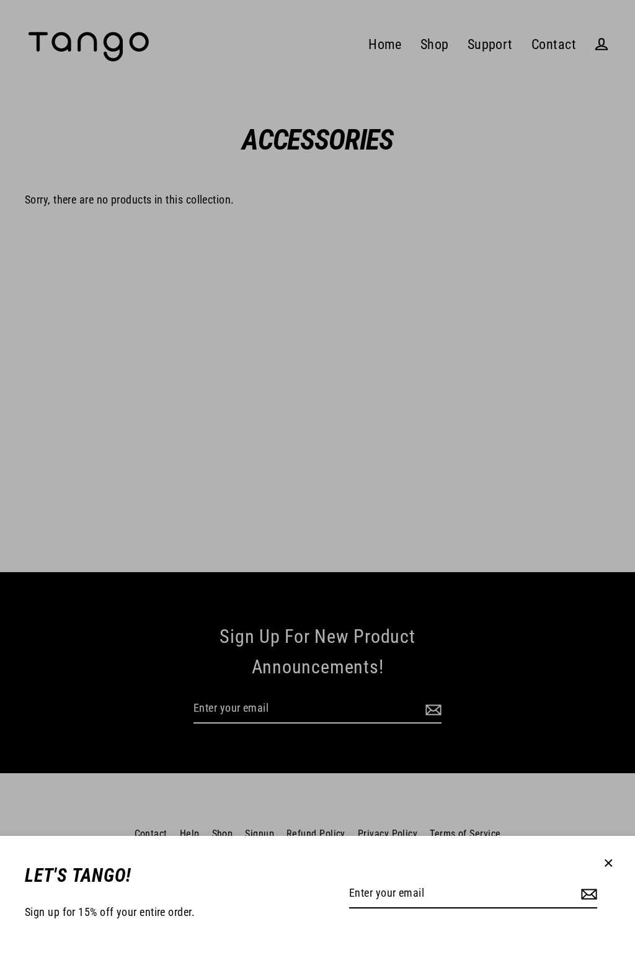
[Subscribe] (587, 893)
